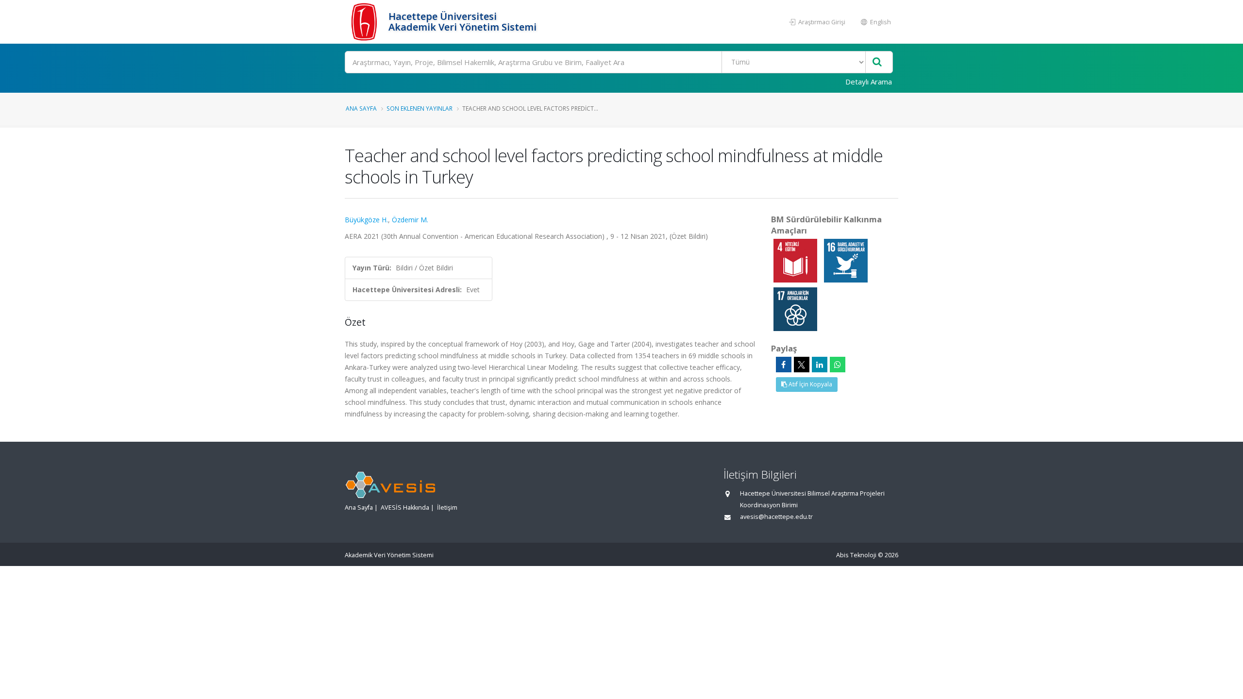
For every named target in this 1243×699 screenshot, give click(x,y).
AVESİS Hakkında (405, 507)
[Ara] (877, 62)
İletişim (447, 507)
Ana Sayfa (361, 108)
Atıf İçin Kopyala (809, 384)
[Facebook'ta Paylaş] (783, 364)
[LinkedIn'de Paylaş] (819, 364)
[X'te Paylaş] (801, 364)
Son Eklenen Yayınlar (419, 108)
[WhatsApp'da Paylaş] (837, 364)
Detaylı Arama (868, 81)
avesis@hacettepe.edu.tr (776, 517)
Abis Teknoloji (856, 555)
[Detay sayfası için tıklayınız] (796, 260)
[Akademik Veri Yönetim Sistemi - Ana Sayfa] (365, 22)
